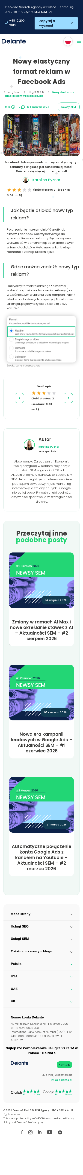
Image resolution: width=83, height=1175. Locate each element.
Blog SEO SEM (36, 92)
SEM (44, 12)
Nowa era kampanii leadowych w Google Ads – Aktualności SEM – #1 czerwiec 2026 (41, 743)
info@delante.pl (61, 1080)
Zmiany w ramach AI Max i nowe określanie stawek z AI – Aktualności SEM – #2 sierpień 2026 (41, 630)
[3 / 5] (19, 190)
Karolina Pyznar (49, 447)
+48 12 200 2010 (17, 23)
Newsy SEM (68, 107)
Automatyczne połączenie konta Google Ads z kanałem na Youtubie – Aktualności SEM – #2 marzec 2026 (41, 858)
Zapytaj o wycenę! (47, 23)
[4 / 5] (24, 190)
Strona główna (12, 92)
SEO (37, 12)
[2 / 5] (14, 190)
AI (50, 12)
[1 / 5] (9, 190)
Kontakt (64, 1065)
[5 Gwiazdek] (29, 190)
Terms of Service (26, 1122)
